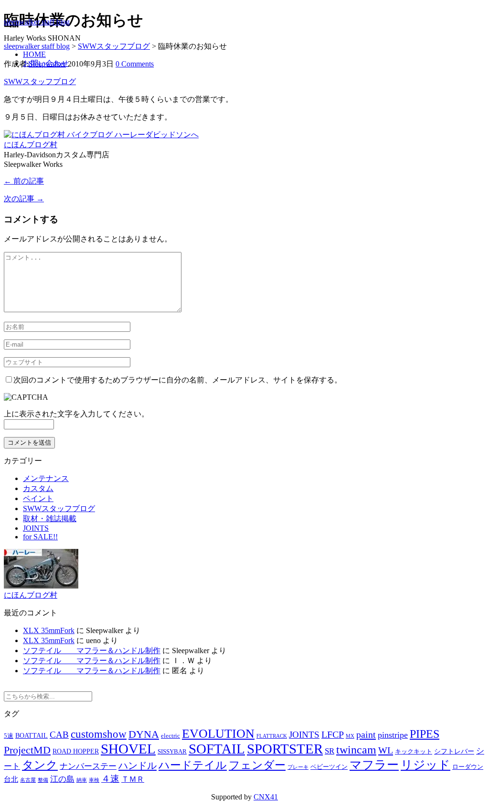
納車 (81, 780)
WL (385, 750)
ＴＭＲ (132, 779)
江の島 (62, 779)
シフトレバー (454, 751)
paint (366, 734)
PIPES (424, 734)
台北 (11, 779)
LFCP (332, 734)
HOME (34, 54)
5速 (8, 735)
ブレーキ (297, 767)
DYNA (143, 734)
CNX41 (266, 797)
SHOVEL (128, 748)
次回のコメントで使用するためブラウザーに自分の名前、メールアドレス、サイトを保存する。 (177, 380)
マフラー (374, 764)
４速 (110, 779)
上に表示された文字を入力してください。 (76, 414)
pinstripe (393, 735)
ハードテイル (193, 765)
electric (170, 735)
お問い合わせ (46, 63)
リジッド (425, 764)
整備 (43, 780)
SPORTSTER (285, 748)
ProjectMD (27, 750)
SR (329, 750)
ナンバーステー (88, 766)
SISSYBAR (172, 751)
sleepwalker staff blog (37, 22)
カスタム (38, 488)
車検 (94, 780)
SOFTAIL (217, 748)
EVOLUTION (218, 734)
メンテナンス (46, 478)
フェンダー (257, 765)
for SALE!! (40, 537)
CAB (59, 735)
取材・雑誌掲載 (49, 518)
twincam (356, 749)
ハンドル (137, 765)
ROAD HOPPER (76, 751)
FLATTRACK (271, 736)
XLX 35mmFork (48, 630)
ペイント (38, 498)
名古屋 (28, 780)
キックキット (413, 751)
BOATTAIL (31, 735)
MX (350, 736)
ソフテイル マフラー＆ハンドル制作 (91, 650)
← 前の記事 (24, 181)
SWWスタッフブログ (40, 81)
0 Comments (135, 64)
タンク (40, 764)
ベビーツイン (329, 767)
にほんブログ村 (30, 145)
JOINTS (36, 528)
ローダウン (467, 767)
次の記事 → (24, 199)
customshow (99, 734)
